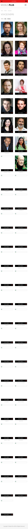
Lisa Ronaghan (21, 306)
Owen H (7, 382)
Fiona (21, 191)
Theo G (7, 478)
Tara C (21, 459)
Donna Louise (7, 172)
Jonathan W (7, 229)
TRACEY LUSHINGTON (21, 478)
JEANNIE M (21, 210)
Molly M (21, 344)
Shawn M (21, 440)
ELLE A (7, 191)
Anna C (21, 57)
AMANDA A (7, 57)
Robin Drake (21, 401)
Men (5, 18)
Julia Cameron (21, 248)
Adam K (7, 38)
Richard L (7, 401)
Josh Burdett (21, 229)
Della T (21, 153)
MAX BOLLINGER (21, 325)
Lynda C (7, 325)
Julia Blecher (7, 248)
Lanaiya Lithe (21, 267)
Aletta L (21, 38)
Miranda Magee (7, 344)
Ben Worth (7, 95)
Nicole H (7, 363)
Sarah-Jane (7, 440)
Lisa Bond (7, 306)
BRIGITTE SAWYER (21, 95)
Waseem (21, 497)
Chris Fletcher (21, 114)
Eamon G (21, 172)
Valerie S (7, 497)
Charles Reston (7, 114)
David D (7, 153)
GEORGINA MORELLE (7, 210)
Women (8, 18)
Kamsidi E (7, 267)
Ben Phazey (21, 76)
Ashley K (7, 76)
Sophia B (7, 459)
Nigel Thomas (21, 363)
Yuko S (7, 516)
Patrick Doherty (21, 382)
